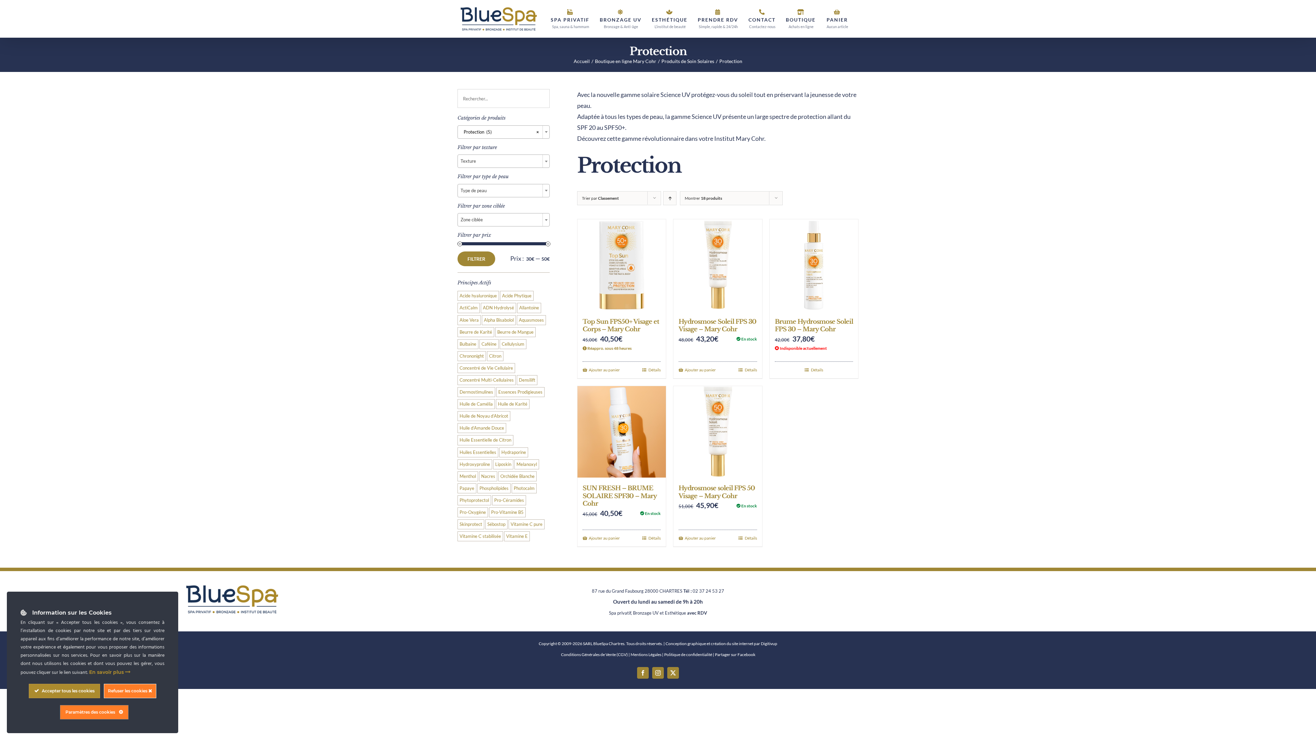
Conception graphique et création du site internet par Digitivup (721, 643)
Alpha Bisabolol (499, 320)
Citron (495, 356)
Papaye (467, 488)
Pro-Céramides (509, 500)
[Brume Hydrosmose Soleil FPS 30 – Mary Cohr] (814, 265)
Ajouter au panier (604, 369)
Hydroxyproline (475, 464)
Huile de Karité (512, 404)
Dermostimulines (476, 392)
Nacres (488, 476)
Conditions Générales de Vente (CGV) (594, 654)
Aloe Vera (469, 320)
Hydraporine (513, 452)
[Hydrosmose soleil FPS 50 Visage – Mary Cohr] (717, 432)
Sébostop (496, 524)
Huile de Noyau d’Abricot (484, 416)
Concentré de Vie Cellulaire (486, 368)
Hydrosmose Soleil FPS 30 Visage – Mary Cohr (717, 325)
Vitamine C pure (527, 524)
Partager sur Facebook (735, 654)
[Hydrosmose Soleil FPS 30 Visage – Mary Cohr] (717, 265)
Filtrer (476, 259)
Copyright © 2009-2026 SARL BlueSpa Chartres (581, 643)
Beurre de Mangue (515, 332)
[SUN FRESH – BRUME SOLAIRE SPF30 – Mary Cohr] (621, 432)
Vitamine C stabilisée (480, 536)
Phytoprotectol (474, 500)
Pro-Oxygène (473, 512)
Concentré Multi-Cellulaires (487, 380)
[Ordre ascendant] (670, 198)
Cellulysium (513, 344)
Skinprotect (471, 524)
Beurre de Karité (476, 332)
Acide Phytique (517, 295)
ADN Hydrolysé (498, 307)
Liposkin (503, 464)
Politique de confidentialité (688, 654)
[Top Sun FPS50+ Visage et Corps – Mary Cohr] (621, 265)
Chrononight (472, 356)
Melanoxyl (526, 464)
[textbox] (503, 161)
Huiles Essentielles (478, 452)
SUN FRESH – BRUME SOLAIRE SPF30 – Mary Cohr (620, 495)
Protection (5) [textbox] (500, 132)
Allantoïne (529, 307)
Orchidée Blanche (517, 476)
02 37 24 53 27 (708, 591)
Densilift (527, 380)
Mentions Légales (646, 654)
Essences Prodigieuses (520, 392)
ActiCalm (469, 307)
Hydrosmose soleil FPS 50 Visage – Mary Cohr (717, 492)
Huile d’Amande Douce (482, 428)
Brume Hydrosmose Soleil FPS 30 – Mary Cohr (814, 325)
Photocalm (524, 488)
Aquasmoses (531, 320)
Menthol (468, 476)
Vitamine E (517, 536)
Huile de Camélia (476, 404)
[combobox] (504, 132)
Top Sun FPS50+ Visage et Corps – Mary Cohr (621, 325)
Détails (654, 369)
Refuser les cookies (128, 690)
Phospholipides (494, 488)
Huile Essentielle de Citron (485, 440)
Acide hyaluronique (478, 295)
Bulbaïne (468, 344)
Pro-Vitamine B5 (507, 512)
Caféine (489, 344)
